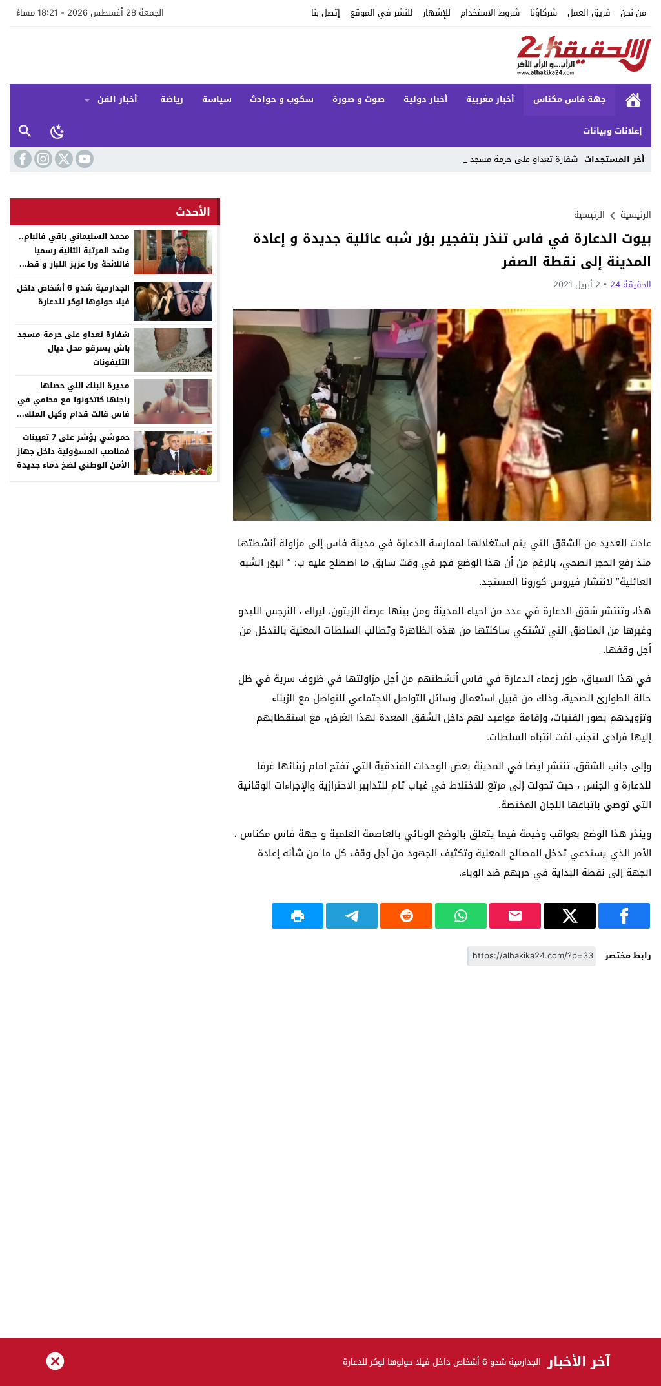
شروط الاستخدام (490, 13)
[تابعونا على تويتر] (62, 159)
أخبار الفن (117, 99)
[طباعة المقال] (297, 916)
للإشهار (437, 13)
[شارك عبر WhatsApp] (460, 916)
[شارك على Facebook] (624, 916)
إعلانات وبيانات (612, 131)
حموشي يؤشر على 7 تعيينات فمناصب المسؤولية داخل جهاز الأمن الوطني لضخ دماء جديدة (73, 451)
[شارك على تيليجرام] (351, 916)
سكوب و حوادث (282, 99)
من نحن (633, 13)
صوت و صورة (358, 99)
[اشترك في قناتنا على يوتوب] (83, 159)
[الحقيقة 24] (330, 56)
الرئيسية (633, 99)
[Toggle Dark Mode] (57, 131)
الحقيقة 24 (630, 284)
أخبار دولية (425, 99)
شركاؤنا (543, 13)
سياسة (217, 99)
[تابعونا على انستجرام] (42, 159)
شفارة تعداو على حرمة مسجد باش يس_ (504, 159)
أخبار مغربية (490, 99)
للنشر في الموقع (381, 13)
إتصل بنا (325, 13)
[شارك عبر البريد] (515, 916)
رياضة (171, 99)
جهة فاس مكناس (569, 99)
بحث (25, 131)
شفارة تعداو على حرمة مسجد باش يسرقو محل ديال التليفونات (73, 348)
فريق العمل (589, 13)
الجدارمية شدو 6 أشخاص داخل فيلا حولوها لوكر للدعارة (73, 295)
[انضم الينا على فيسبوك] (21, 159)
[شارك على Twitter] (569, 916)
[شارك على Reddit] (406, 916)
